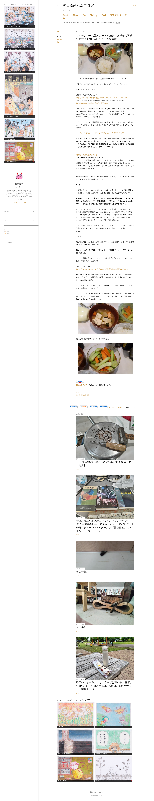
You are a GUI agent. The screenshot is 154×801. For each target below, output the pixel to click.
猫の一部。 (82, 571)
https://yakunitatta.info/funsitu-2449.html (92, 103)
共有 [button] (58, 32)
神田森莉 (19, 184)
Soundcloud (106, 23)
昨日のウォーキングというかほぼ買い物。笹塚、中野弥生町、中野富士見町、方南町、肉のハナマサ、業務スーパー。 (104, 686)
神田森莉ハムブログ (78, 5)
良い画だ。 (82, 627)
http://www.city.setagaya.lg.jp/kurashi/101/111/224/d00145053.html (102, 98)
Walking (95, 15)
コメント (8, 233)
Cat (86, 15)
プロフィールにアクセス (19, 202)
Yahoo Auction (69, 23)
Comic (68, 15)
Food (106, 15)
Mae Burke (101, 795)
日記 (58, 42)
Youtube (96, 23)
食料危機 (59, 39)
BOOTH (88, 23)
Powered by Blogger (97, 792)
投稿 (7, 231)
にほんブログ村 (81, 385)
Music (77, 15)
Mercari (80, 23)
